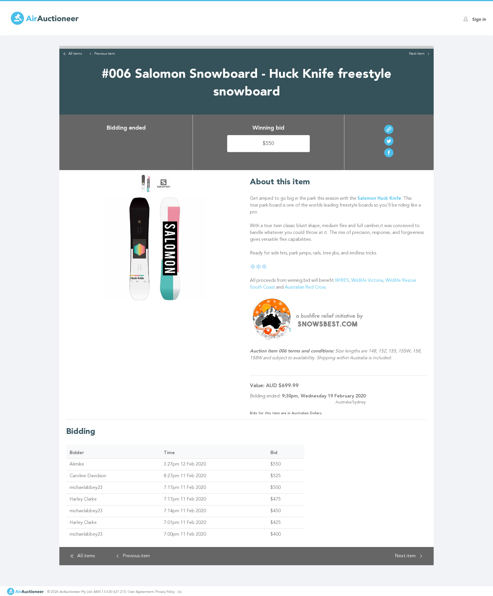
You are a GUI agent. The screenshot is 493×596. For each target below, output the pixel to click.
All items (75, 54)
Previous (104, 54)
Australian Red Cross (305, 287)
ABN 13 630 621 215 (110, 592)
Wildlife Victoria (367, 280)
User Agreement (140, 592)
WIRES (342, 280)
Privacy (165, 592)
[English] (179, 592)
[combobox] (179, 591)
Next (417, 54)
